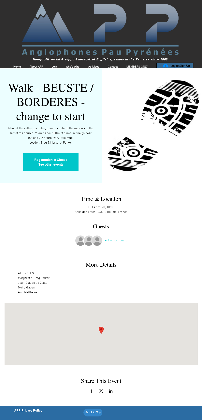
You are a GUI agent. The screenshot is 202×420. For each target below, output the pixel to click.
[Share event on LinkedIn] (111, 391)
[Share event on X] (101, 391)
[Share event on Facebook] (91, 391)
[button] (136, 67)
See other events (51, 164)
